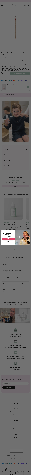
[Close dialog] (1, 231)
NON (8, 241)
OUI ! (8, 238)
